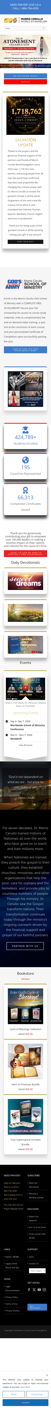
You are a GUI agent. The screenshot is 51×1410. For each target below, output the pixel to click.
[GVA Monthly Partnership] (25, 49)
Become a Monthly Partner (36, 1195)
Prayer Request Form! (13, 1208)
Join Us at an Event (37, 1227)
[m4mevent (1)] (25, 678)
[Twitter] (34, 1289)
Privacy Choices (12, 1310)
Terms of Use (11, 1304)
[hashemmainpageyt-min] (25, 636)
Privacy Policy (11, 1297)
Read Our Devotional (34, 1185)
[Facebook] (29, 1289)
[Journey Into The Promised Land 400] (25, 605)
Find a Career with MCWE (37, 1236)
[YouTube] (39, 1289)
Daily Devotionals (25, 562)
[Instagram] (44, 1289)
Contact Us (34, 1263)
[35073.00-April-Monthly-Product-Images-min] (25, 1044)
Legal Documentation (12, 1288)
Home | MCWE (12, 1256)
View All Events (25, 745)
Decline (13, 1394)
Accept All (25, 1402)
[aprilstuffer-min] (25, 1100)
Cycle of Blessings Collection (25, 1029)
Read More (25, 1387)
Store (31, 1256)
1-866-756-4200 (29, 8)
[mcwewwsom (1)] (25, 64)
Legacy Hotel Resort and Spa (12, 1265)
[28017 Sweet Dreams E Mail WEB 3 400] (25, 573)
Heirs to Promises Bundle (26, 1084)
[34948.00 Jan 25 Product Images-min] (25, 989)
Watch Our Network (34, 1218)
